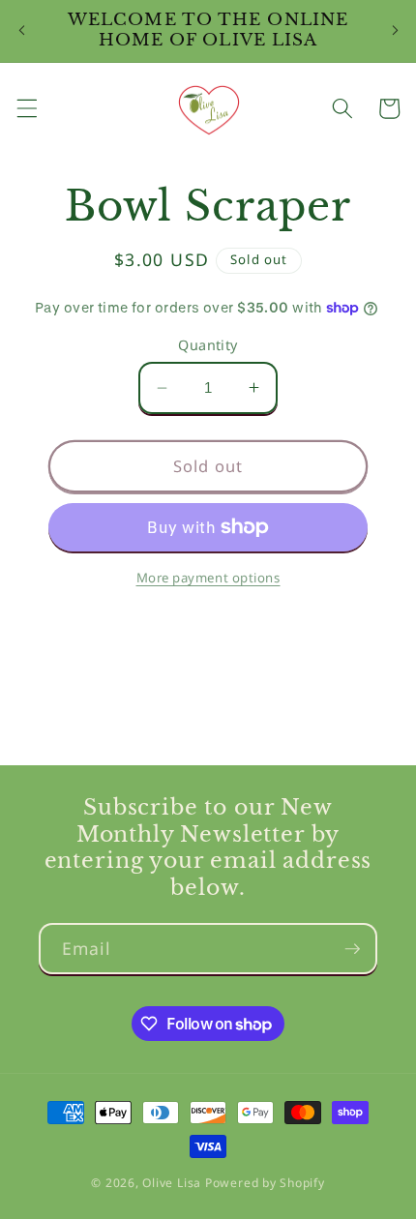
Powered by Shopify (265, 1182)
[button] (26, 108)
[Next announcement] (394, 31)
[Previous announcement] (21, 31)
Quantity (208, 345)
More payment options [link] (208, 577)
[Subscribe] (352, 949)
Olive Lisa (171, 1182)
